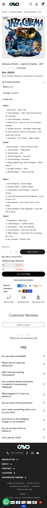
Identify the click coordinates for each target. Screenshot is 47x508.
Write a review (23, 325)
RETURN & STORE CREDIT (19, 486)
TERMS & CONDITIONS (15, 483)
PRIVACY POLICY (33, 483)
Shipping (18, 76)
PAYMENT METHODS (24, 489)
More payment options (23, 280)
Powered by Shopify (31, 497)
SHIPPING (35, 486)
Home (4, 12)
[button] (3, 4)
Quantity (6, 247)
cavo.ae (17, 497)
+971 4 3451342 (16, 453)
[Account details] (36, 4)
